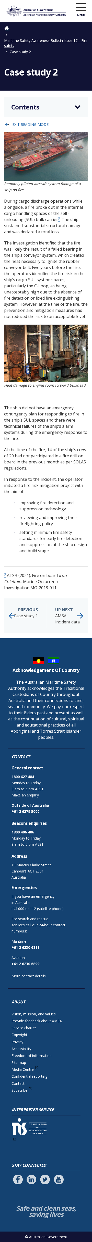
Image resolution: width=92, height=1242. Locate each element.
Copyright (19, 1034)
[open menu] (81, 7)
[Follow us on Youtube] (59, 1179)
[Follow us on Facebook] (18, 1179)
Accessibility (21, 1048)
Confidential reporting (29, 1076)
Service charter (24, 1027)
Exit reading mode (30, 124)
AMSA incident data (67, 616)
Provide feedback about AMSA (37, 1020)
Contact (18, 1083)
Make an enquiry (25, 795)
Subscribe (19, 1090)
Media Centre (23, 1069)
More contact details (29, 976)
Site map (19, 1062)
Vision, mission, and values (34, 1014)
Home (9, 28)
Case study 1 (26, 613)
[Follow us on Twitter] (45, 1179)
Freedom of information (32, 1055)
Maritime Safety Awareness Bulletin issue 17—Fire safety (45, 43)
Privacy (17, 1041)
